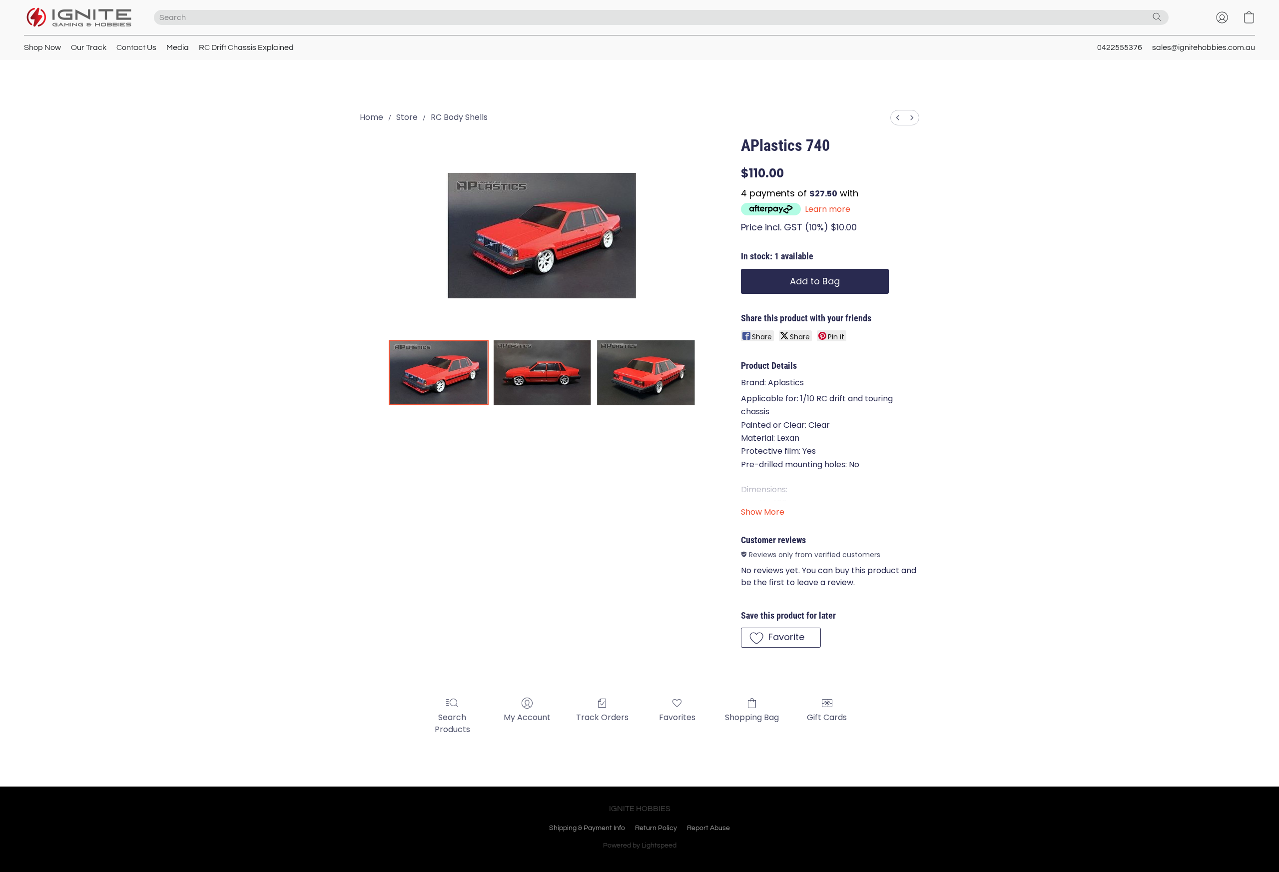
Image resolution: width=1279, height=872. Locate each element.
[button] (79, 17)
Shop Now (42, 47)
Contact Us (136, 47)
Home (371, 117)
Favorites (677, 717)
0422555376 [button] (1119, 47)
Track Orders (602, 717)
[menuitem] (898, 117)
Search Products (452, 723)
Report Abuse (708, 828)
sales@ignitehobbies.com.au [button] (1203, 47)
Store (407, 117)
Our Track (88, 47)
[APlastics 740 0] (439, 372)
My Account (527, 717)
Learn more (827, 209)
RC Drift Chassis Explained (246, 47)
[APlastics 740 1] (543, 372)
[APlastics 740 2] (646, 372)
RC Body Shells (459, 117)
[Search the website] (1157, 17)
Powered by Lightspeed (639, 845)
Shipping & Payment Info (587, 828)
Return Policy (656, 828)
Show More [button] (762, 512)
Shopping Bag (752, 717)
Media (177, 47)
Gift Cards (827, 717)
